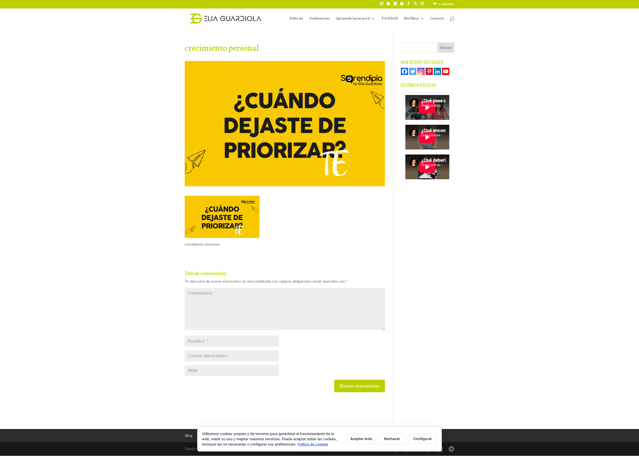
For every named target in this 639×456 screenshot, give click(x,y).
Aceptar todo (361, 438)
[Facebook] (404, 71)
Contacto (437, 19)
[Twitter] (412, 71)
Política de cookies (313, 444)
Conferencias (319, 19)
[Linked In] (395, 5)
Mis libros (411, 19)
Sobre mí (296, 19)
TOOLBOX (389, 19)
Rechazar (392, 438)
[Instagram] (421, 71)
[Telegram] (402, 5)
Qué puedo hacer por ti (353, 19)
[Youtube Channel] (445, 71)
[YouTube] (381, 5)
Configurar (422, 438)
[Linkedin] (437, 71)
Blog (188, 436)
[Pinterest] (388, 5)
